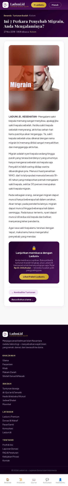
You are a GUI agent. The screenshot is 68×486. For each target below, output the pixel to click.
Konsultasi (8, 428)
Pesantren (8, 364)
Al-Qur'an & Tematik (12, 392)
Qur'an (34, 480)
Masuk (55, 5)
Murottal (7, 404)
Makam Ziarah (9, 372)
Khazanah (21, 480)
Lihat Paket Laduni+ (34, 276)
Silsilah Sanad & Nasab (14, 376)
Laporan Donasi (10, 448)
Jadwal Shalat (9, 400)
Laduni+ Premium (11, 416)
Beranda (8, 15)
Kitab (5, 368)
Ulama (6, 360)
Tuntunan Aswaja (11, 388)
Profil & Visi (8, 445)
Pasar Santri (8, 424)
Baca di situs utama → (23, 299)
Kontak (6, 460)
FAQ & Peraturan (10, 452)
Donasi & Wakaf (10, 420)
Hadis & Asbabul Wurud (14, 396)
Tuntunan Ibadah (20, 15)
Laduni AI (7, 432)
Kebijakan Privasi (11, 456)
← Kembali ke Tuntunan (23, 292)
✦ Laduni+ (39, 5)
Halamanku (60, 480)
